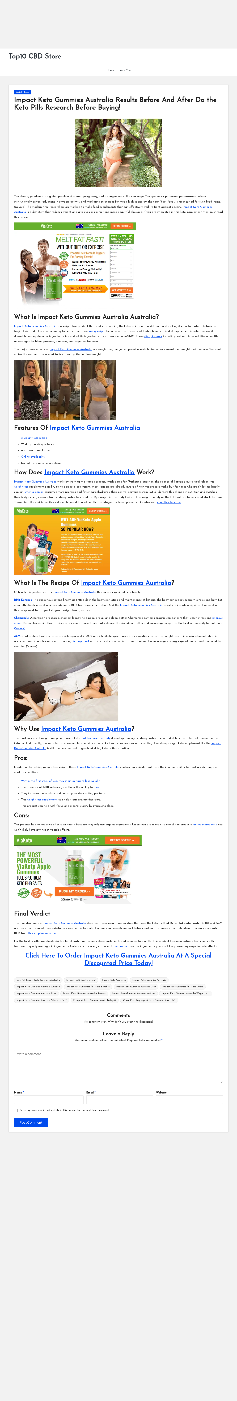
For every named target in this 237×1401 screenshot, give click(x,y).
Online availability (33, 456)
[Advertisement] (104, 24)
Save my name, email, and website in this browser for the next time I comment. (65, 1110)
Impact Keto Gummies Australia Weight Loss (186, 993)
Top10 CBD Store (35, 56)
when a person (34, 492)
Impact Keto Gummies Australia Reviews (84, 993)
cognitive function (169, 502)
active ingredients (205, 824)
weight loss (21, 486)
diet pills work (153, 336)
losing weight (96, 331)
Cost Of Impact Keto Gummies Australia (38, 980)
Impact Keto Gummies (114, 980)
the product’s (121, 946)
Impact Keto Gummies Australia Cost (136, 987)
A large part (81, 641)
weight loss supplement (42, 799)
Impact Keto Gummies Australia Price (36, 993)
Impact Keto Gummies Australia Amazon (38, 987)
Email (91, 1092)
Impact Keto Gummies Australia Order (182, 987)
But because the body (95, 738)
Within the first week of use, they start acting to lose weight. (60, 781)
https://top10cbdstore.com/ (81, 980)
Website (161, 1092)
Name (19, 1092)
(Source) (19, 628)
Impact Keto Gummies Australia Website (133, 993)
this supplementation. (42, 933)
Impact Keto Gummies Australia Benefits (88, 987)
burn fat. (99, 787)
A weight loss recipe (34, 437)
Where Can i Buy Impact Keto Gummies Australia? (149, 1000)
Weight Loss (22, 92)
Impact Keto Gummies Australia (35, 326)
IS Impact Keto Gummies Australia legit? (94, 1000)
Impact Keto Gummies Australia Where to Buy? (42, 1000)
